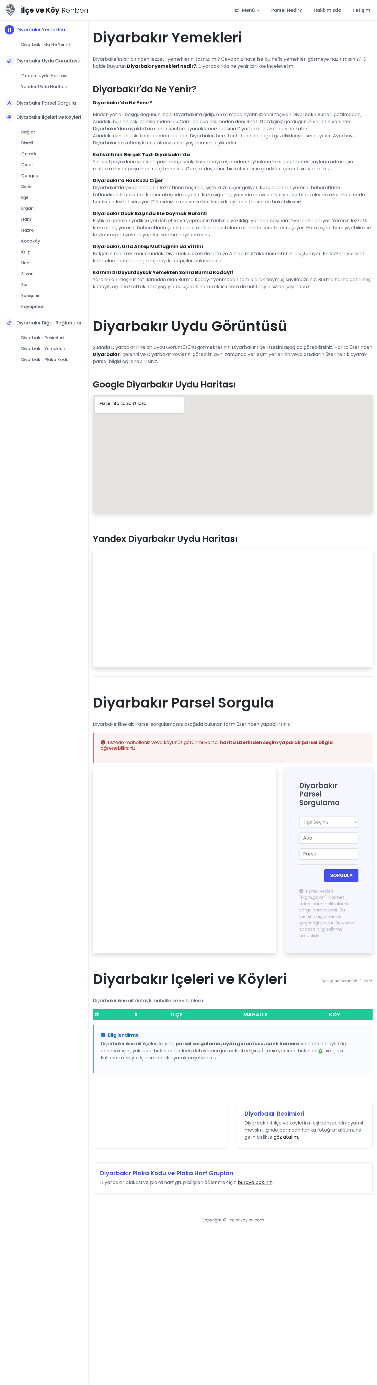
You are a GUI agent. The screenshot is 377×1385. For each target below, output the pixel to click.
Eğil (24, 197)
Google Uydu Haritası (44, 76)
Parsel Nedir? (286, 10)
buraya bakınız (255, 1182)
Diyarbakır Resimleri (42, 338)
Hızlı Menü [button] (244, 10)
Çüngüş (29, 176)
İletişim (361, 10)
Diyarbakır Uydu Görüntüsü (48, 60)
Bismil (27, 143)
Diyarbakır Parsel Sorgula (46, 103)
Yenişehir (30, 296)
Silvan (27, 274)
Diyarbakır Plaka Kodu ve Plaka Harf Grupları (166, 1173)
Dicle (26, 186)
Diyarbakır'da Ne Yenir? (46, 44)
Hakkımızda (327, 10)
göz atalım (286, 1137)
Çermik (29, 154)
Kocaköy (30, 241)
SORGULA (341, 875)
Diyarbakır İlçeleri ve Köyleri (48, 117)
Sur (24, 285)
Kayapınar (32, 306)
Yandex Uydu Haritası (44, 87)
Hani (26, 219)
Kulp (26, 252)
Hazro (27, 230)
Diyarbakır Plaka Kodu (45, 359)
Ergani (27, 208)
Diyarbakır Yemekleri (40, 29)
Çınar (27, 165)
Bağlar (28, 132)
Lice (25, 263)
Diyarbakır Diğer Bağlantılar (49, 322)
